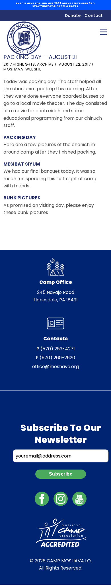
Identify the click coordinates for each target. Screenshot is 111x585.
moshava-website (22, 69)
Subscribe (61, 474)
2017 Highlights (19, 64)
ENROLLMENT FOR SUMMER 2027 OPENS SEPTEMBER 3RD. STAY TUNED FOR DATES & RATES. (55, 5)
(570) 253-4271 (57, 348)
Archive (45, 64)
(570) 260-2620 (57, 357)
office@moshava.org (55, 366)
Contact (94, 15)
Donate (73, 15)
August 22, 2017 (75, 64)
